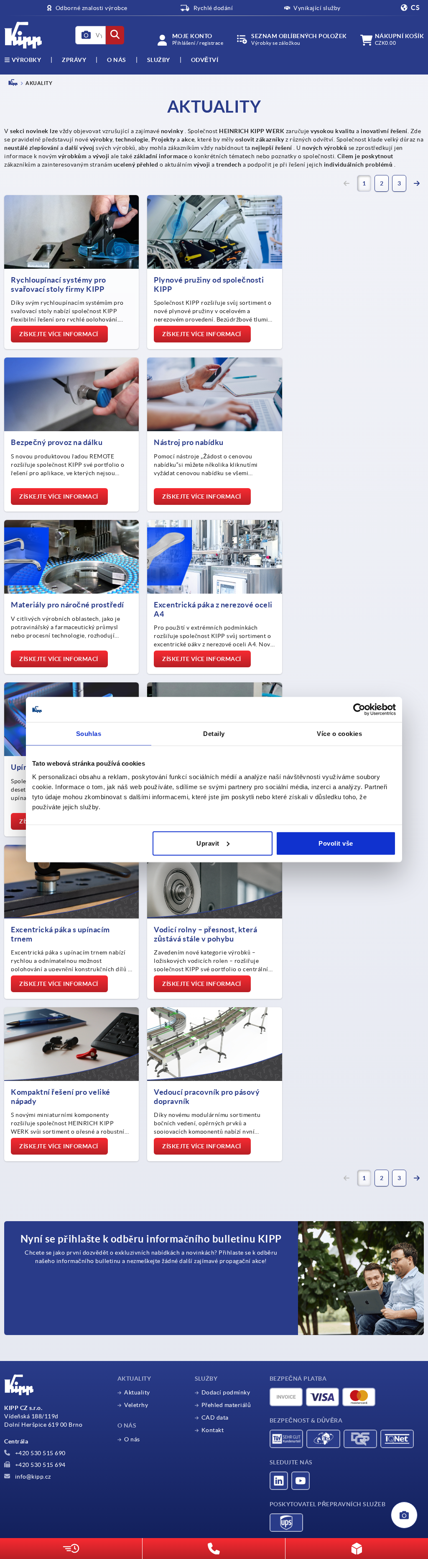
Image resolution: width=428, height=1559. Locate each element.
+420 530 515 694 (39, 1464)
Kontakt (212, 1430)
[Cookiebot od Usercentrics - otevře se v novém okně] (359, 709)
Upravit (207, 842)
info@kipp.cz (32, 1476)
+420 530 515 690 (39, 1453)
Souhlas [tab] (89, 733)
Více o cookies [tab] (339, 733)
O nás (116, 60)
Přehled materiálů (226, 1405)
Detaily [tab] (214, 733)
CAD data (215, 1417)
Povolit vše (335, 842)
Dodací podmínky (225, 1392)
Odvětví (205, 60)
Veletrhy (136, 1405)
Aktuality (137, 1392)
